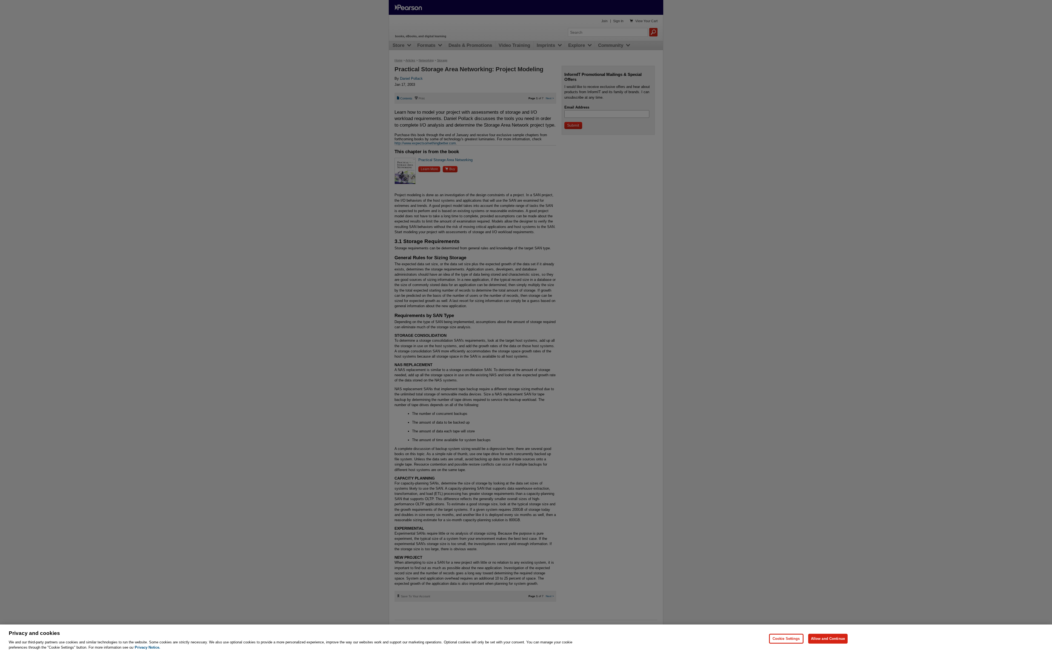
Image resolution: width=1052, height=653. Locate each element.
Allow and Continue (828, 639)
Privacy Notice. (147, 647)
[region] (526, 639)
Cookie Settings (786, 639)
